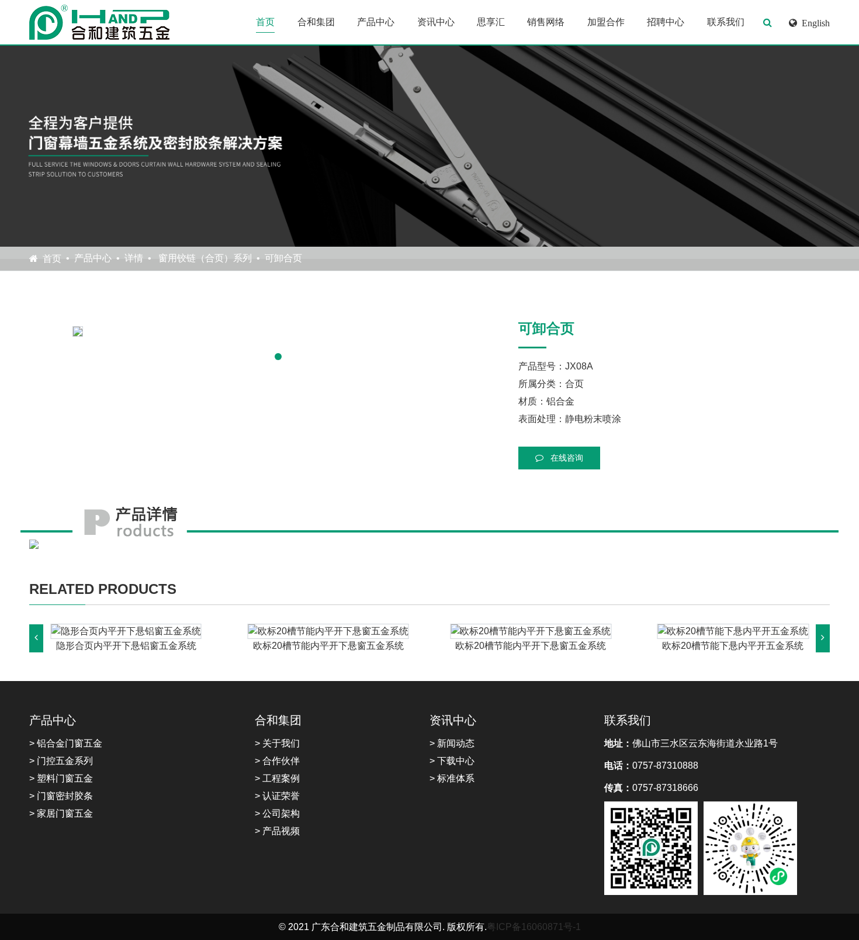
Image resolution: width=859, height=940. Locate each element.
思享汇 (491, 22)
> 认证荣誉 (277, 796)
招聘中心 (665, 22)
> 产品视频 (277, 831)
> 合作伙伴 (277, 761)
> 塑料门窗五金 (61, 778)
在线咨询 (565, 457)
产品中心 (375, 22)
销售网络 (545, 22)
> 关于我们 (277, 743)
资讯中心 (436, 22)
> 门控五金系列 (61, 761)
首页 (265, 22)
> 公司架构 (277, 813)
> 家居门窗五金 (61, 813)
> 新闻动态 (452, 743)
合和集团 (316, 22)
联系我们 (725, 22)
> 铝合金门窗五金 (65, 743)
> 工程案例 (277, 778)
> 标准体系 (452, 778)
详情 (133, 258)
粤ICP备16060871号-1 (534, 927)
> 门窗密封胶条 (61, 796)
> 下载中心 (452, 761)
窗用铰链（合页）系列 (204, 258)
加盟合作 (606, 22)
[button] (278, 356)
